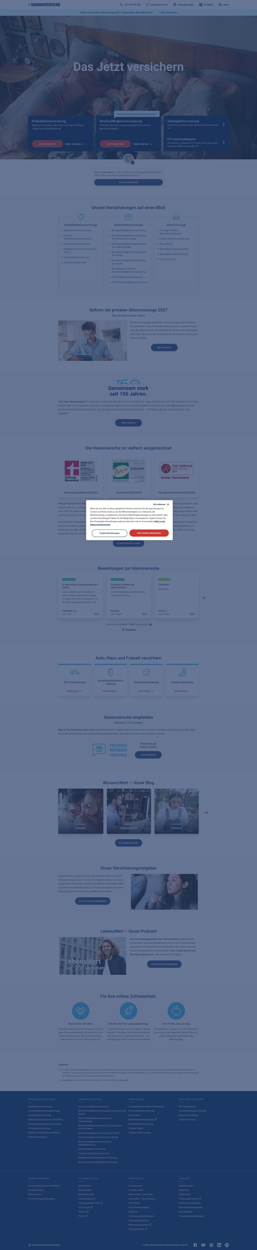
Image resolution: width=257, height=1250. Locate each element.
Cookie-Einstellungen (109, 533)
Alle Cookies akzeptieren (149, 532)
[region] (129, 520)
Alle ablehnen (159, 504)
